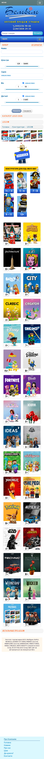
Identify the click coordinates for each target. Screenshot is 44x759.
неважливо (30, 83)
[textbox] (17, 33)
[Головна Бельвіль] (22, 12)
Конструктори (18, 127)
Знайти (38, 33)
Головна (5, 127)
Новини (7, 745)
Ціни (6, 751)
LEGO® (30, 127)
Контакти (8, 756)
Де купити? (8, 753)
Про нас (7, 748)
